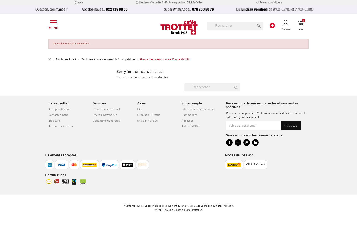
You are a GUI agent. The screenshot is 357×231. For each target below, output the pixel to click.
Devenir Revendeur (105, 115)
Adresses (188, 120)
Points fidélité (190, 126)
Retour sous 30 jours (270, 2)
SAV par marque (147, 120)
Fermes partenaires (61, 126)
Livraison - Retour (148, 115)
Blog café (54, 120)
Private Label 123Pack (107, 109)
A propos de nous (59, 109)
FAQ (139, 109)
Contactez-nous (58, 115)
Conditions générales (106, 120)
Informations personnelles (198, 109)
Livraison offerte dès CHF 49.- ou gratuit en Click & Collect (170, 2)
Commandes (190, 115)
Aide (80, 2)
